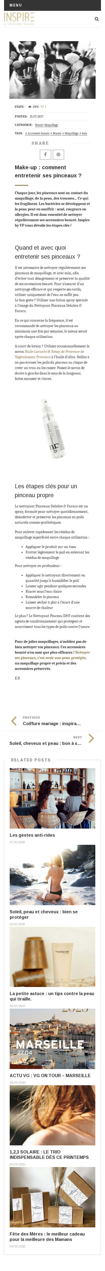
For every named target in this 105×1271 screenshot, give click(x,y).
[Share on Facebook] (45, 154)
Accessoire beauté (38, 133)
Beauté (39, 125)
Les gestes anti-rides (32, 835)
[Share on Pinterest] (58, 154)
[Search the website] (97, 19)
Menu (15, 5)
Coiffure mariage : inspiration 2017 (59, 723)
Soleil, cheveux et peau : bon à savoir (48, 743)
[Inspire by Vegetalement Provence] (20, 19)
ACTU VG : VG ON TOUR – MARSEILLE (50, 1075)
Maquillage (51, 125)
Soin (84, 133)
